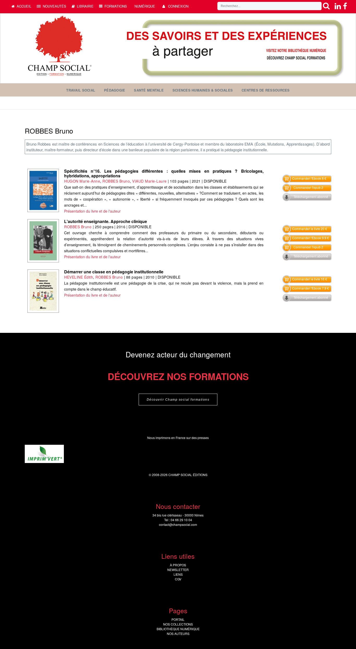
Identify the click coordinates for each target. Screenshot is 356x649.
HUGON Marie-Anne (82, 181)
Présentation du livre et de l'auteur (92, 211)
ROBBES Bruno (116, 181)
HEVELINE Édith (78, 277)
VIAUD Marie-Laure (150, 181)
